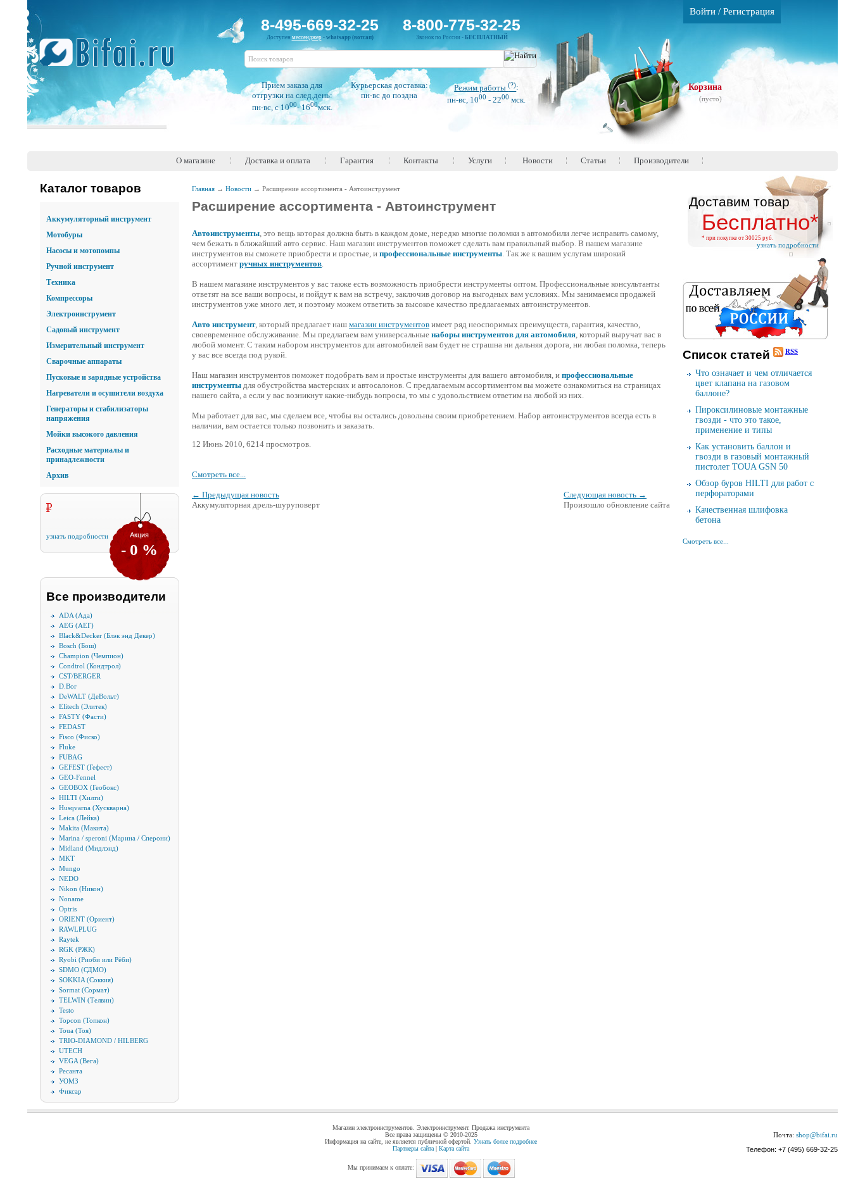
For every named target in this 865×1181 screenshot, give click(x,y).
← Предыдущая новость (235, 494)
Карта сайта (454, 1148)
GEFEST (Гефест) (85, 767)
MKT (67, 858)
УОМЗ (69, 1081)
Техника (60, 282)
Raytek (69, 939)
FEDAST (72, 726)
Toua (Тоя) (75, 1030)
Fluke (67, 747)
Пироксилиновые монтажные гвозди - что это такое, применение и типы (751, 420)
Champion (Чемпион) (91, 655)
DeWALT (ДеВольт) (89, 696)
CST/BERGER (80, 676)
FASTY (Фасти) (82, 716)
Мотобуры (64, 234)
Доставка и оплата (277, 160)
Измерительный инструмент (95, 345)
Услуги (480, 160)
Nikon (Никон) (81, 888)
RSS (791, 351)
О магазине (195, 160)
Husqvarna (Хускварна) (94, 807)
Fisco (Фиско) (79, 736)
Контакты (420, 160)
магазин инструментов (389, 324)
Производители (661, 160)
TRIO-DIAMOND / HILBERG (103, 1040)
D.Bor (68, 686)
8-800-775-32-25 (462, 25)
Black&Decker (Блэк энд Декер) (107, 635)
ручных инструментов (280, 263)
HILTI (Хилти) (81, 797)
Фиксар (70, 1091)
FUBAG (70, 757)
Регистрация (748, 11)
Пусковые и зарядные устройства (103, 377)
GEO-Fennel (77, 777)
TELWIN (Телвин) (86, 1000)
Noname (71, 899)
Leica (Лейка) (79, 818)
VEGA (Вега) (79, 1061)
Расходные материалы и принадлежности (87, 455)
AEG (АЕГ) (76, 625)
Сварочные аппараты (84, 361)
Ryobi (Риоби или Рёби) (95, 959)
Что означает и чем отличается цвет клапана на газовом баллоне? (753, 383)
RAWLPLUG (78, 929)
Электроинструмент (81, 313)
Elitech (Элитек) (83, 706)
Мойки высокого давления (92, 434)
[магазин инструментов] (111, 59)
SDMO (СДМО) (82, 969)
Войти (703, 11)
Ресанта (70, 1071)
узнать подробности (77, 536)
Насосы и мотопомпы (83, 250)
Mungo (69, 868)
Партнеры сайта (413, 1148)
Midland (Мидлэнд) (88, 848)
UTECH (70, 1050)
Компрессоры (69, 298)
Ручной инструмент (80, 266)
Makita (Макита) (84, 828)
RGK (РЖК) (77, 949)
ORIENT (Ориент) (87, 919)
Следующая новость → (605, 494)
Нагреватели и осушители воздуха (104, 393)
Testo (66, 1010)
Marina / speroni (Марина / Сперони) (114, 838)
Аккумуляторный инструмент (98, 219)
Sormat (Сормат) (84, 990)
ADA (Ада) (75, 615)
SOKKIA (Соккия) (86, 980)
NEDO (69, 878)
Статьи (593, 160)
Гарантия (357, 160)
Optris (68, 909)
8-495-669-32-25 (320, 25)
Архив (57, 475)
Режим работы (485, 87)
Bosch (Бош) (77, 645)
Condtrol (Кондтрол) (90, 666)
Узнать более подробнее (505, 1141)
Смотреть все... (219, 474)
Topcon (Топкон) (84, 1020)
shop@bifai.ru (817, 1135)
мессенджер (307, 37)
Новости (537, 160)
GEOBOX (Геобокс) (89, 787)
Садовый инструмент (83, 329)
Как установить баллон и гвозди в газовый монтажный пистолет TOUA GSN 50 (752, 457)
